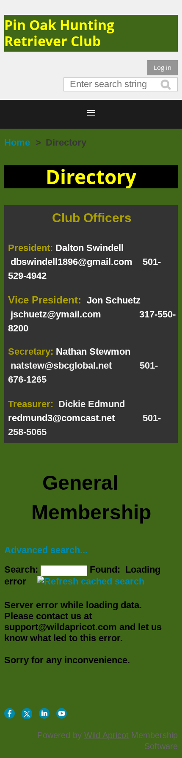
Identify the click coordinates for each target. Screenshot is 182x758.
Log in (162, 67)
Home (17, 142)
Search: (21, 569)
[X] (27, 713)
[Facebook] (9, 713)
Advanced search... (46, 550)
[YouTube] (61, 713)
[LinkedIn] (44, 713)
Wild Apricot (106, 735)
